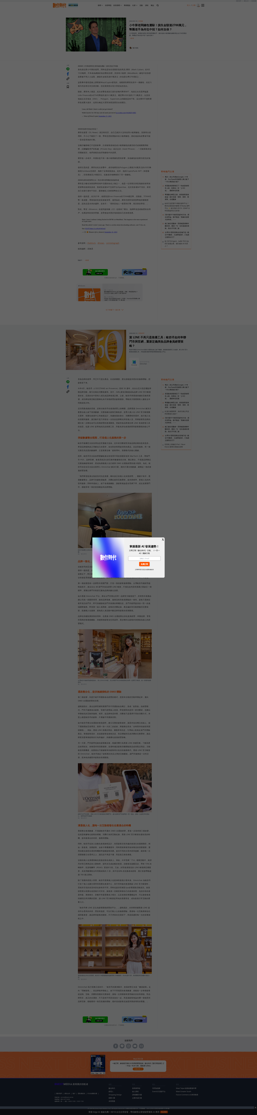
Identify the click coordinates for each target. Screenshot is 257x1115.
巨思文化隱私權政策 (148, 569)
